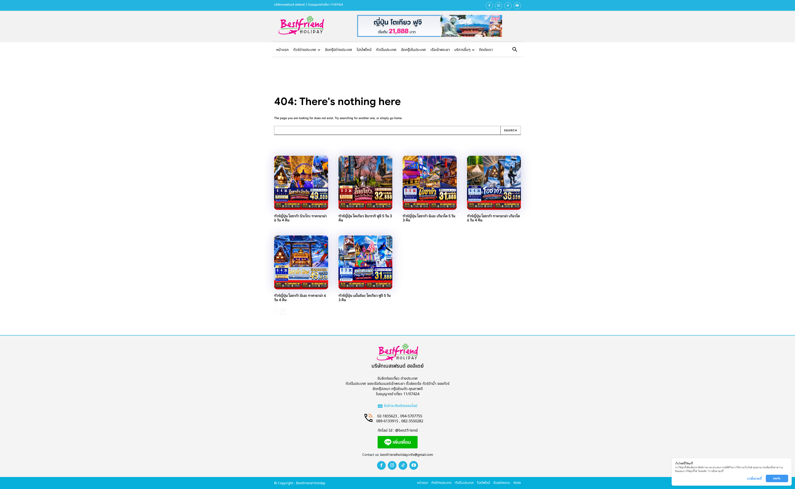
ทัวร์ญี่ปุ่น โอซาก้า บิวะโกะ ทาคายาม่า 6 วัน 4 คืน (300, 218)
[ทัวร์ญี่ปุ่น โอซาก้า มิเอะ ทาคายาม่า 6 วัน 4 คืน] (301, 262)
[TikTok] (508, 5)
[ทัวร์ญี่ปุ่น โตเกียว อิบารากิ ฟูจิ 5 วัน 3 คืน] (365, 183)
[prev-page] (276, 311)
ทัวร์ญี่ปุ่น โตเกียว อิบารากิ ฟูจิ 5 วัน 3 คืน (365, 218)
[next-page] (283, 311)
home (398, 118)
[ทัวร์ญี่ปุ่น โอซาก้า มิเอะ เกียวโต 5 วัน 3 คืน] (430, 183)
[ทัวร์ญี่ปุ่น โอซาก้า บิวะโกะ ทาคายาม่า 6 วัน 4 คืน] (301, 183)
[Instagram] (498, 5)
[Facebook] (489, 5)
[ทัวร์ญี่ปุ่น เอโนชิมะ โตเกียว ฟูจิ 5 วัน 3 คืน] (365, 262)
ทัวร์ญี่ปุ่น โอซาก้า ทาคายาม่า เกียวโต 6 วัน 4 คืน (493, 218)
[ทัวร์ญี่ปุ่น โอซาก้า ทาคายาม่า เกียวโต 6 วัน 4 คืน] (494, 183)
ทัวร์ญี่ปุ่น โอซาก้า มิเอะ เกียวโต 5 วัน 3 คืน (429, 218)
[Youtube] (517, 5)
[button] (514, 50)
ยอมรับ (777, 478)
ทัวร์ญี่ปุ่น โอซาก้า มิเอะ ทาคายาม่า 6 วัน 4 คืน (300, 297)
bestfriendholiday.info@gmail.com (406, 454)
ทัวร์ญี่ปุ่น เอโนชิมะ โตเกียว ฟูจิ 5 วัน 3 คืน (364, 297)
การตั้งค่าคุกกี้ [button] (754, 478)
